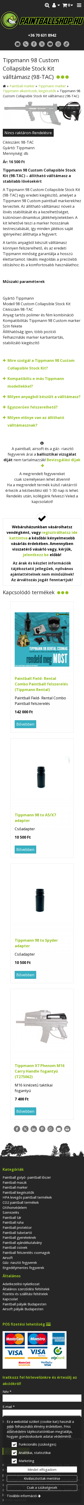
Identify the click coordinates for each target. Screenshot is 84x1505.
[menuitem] (67, 5)
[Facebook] (34, 44)
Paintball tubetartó (17, 1232)
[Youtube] (50, 44)
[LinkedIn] (33, 1129)
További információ (22, 1496)
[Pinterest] (42, 1129)
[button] (79, 5)
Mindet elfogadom (42, 1469)
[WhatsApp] (50, 1129)
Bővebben (25, 724)
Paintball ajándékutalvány (22, 1242)
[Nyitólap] (42, 20)
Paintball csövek (15, 1247)
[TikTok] (66, 44)
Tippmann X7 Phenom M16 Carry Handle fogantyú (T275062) (39, 1071)
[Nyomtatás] (67, 1129)
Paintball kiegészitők (18, 1192)
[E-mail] (17, 44)
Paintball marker (15, 1187)
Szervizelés (11, 1212)
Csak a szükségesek (42, 1487)
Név (7, 1391)
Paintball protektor (17, 1227)
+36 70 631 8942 (42, 35)
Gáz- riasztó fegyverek (20, 1262)
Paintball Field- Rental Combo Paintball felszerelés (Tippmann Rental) (41, 684)
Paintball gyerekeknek (19, 1237)
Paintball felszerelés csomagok (26, 1252)
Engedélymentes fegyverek (23, 1267)
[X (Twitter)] (42, 44)
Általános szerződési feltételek (26, 1289)
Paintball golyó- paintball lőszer (27, 1177)
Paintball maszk (15, 1182)
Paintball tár (12, 1217)
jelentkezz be (36, 554)
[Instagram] (58, 44)
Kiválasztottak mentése (42, 1478)
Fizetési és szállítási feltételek (25, 1294)
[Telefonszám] (25, 44)
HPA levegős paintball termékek (27, 1197)
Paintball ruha (13, 1222)
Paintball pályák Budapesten (24, 1304)
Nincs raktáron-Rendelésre (28, 132)
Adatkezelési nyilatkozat (21, 1284)
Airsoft (8, 1257)
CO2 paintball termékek (21, 1202)
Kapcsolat (10, 1299)
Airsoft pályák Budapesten (23, 1309)
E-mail (9, 1406)
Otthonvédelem (15, 1207)
